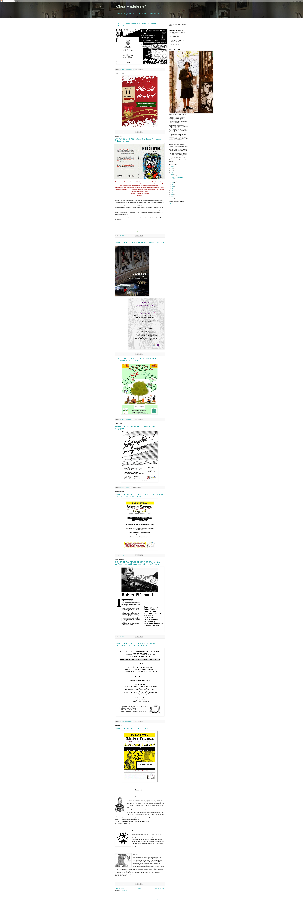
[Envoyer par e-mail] (136, 69)
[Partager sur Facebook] (140, 69)
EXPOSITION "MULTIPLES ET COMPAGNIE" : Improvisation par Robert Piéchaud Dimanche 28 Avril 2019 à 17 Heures (138, 563)
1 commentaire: (128, 487)
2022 (172, 168)
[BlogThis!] (137, 69)
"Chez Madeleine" (130, 6)
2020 (172, 172)
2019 (172, 174)
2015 (172, 196)
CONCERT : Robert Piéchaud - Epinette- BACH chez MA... (178, 178)
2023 (172, 166)
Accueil (139, 888)
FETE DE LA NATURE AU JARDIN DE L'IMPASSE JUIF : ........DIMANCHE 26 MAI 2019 (137, 360)
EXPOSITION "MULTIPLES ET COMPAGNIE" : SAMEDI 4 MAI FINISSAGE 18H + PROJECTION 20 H (139, 495)
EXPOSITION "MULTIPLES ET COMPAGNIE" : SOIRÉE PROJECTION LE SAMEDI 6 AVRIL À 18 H (137, 645)
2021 (172, 170)
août (173, 182)
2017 (172, 192)
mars (173, 188)
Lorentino (171, 203)
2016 (172, 194)
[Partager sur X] (139, 69)
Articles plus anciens (159, 888)
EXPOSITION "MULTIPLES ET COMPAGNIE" (133, 728)
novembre (174, 180)
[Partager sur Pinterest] (142, 69)
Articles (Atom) (124, 890)
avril (173, 186)
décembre (174, 175)
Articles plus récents (119, 888)
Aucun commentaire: (129, 69)
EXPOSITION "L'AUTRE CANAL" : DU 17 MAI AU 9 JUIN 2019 (139, 243)
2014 (172, 198)
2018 (172, 190)
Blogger (157, 899)
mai (173, 184)
